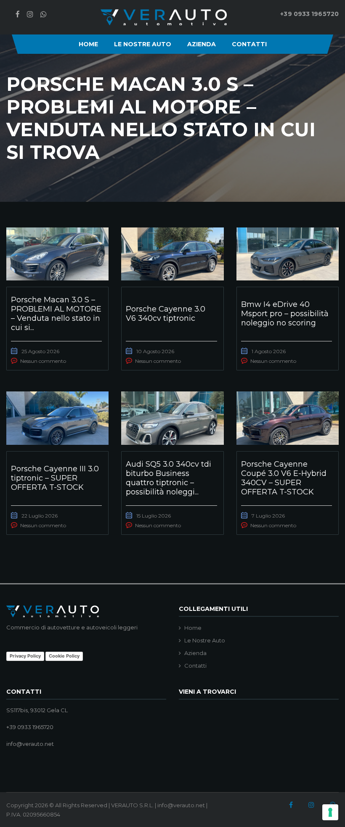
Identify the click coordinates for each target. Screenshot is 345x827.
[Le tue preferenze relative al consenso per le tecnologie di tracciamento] (330, 812)
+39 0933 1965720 (309, 14)
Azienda (201, 44)
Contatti (249, 44)
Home (88, 44)
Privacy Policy (25, 656)
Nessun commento (43, 361)
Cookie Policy (64, 656)
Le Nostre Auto (142, 44)
